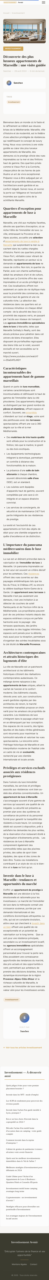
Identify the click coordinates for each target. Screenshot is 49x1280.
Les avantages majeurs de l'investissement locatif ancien (24, 1217)
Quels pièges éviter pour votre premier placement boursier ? (22, 1087)
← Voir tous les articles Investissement (22, 1047)
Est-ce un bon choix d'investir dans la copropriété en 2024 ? (22, 1120)
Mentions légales (19, 1264)
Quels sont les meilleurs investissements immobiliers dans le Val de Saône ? (23, 1159)
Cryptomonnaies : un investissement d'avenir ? (21, 1198)
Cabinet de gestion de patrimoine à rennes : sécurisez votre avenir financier (24, 1150)
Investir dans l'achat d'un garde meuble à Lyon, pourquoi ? (23, 1111)
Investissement (18, 13)
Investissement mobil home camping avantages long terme (21, 1189)
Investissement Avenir (24, 1242)
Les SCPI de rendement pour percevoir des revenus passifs (24, 1102)
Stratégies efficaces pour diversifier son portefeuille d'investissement (22, 1208)
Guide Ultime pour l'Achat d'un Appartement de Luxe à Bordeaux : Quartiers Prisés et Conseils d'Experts (22, 1179)
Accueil (6, 13)
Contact (33, 1264)
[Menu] (43, 2)
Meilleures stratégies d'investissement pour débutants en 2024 (24, 1168)
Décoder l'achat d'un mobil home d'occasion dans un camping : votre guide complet (24, 1131)
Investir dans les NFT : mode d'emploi (22, 1094)
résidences (33, 573)
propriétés (31, 412)
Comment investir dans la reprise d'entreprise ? (20, 1141)
